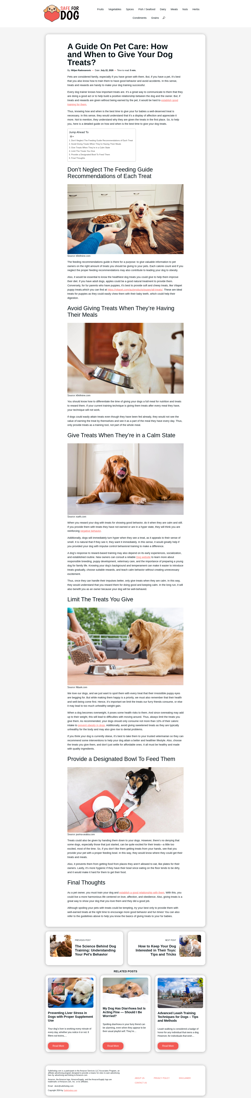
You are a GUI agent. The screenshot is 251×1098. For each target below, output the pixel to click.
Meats (174, 9)
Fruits (100, 9)
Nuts (185, 9)
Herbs (195, 9)
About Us (140, 1078)
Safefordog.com (70, 1090)
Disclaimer (185, 1078)
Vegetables (114, 9)
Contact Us (141, 1083)
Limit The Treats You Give (83, 151)
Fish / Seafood (146, 9)
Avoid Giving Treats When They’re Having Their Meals (96, 144)
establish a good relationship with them (141, 892)
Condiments (140, 17)
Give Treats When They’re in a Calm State (90, 147)
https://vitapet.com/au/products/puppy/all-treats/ (135, 289)
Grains (155, 17)
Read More (58, 1046)
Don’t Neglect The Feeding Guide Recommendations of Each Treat (102, 140)
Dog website (143, 557)
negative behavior (90, 531)
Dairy (163, 9)
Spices (130, 9)
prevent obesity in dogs (91, 725)
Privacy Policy (162, 1078)
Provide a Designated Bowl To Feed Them (90, 154)
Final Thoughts (78, 158)
